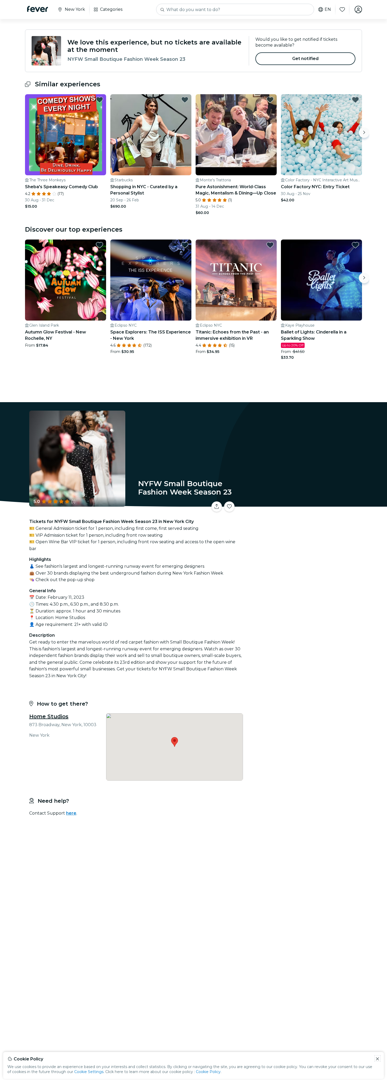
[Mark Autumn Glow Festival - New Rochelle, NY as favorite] (99, 245)
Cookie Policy (208, 1071)
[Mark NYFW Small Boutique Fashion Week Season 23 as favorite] (229, 506)
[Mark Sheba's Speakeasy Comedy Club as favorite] (99, 99)
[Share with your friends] (216, 506)
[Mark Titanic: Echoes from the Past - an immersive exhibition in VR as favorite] (270, 245)
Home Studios (48, 716)
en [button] (328, 9)
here (71, 813)
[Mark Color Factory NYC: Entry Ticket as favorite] (355, 99)
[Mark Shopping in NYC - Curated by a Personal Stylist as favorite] (184, 99)
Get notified (305, 58)
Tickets (303, 503)
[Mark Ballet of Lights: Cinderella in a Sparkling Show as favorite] (355, 245)
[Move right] (364, 132)
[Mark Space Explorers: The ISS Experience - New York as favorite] (184, 245)
